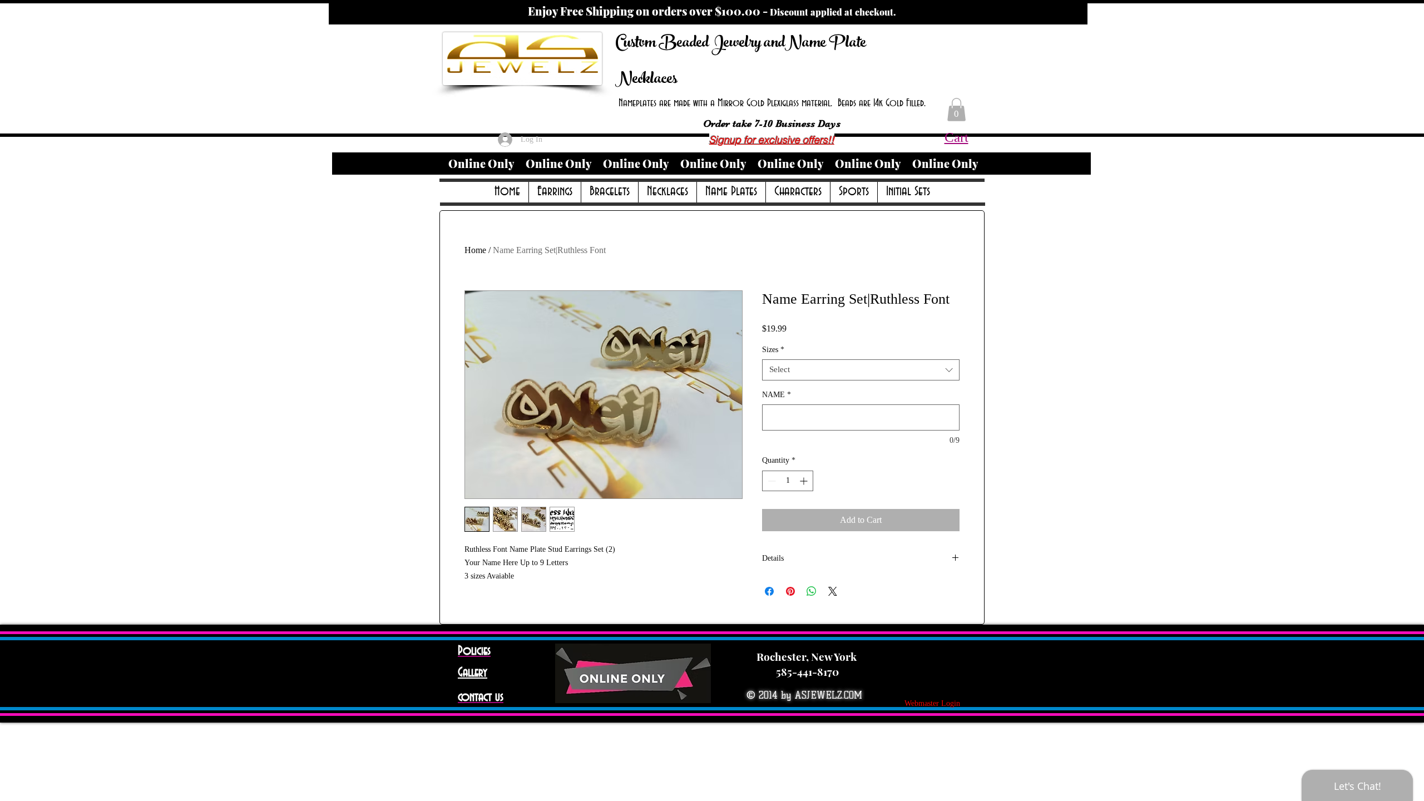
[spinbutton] (788, 481)
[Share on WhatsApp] (811, 591)
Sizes (773, 349)
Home (475, 250)
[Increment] (805, 481)
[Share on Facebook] (769, 591)
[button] (956, 109)
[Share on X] (832, 591)
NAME (776, 394)
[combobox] (861, 369)
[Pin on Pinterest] (790, 591)
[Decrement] (771, 481)
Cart (956, 137)
